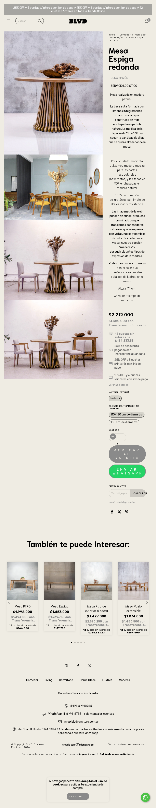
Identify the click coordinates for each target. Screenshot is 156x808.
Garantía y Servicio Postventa (78, 693)
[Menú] (9, 21)
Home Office (88, 680)
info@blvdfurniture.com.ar (81, 721)
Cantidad (114, 430)
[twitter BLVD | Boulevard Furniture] (89, 666)
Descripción (119, 78)
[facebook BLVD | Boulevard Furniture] (78, 666)
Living (48, 680)
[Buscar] (40, 21)
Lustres (107, 680)
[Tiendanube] (78, 745)
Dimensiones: (124, 407)
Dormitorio (66, 680)
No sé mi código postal (122, 502)
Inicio (112, 34)
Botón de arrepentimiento (117, 754)
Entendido (78, 796)
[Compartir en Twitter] (119, 512)
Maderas (124, 680)
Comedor (124, 34)
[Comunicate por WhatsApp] (145, 797)
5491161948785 (81, 706)
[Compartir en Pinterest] (126, 512)
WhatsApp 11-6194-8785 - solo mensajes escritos (81, 714)
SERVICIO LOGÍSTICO (124, 86)
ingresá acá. (87, 754)
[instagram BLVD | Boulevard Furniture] (66, 666)
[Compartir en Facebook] (112, 512)
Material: (119, 392)
